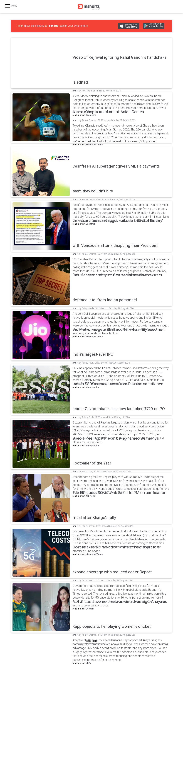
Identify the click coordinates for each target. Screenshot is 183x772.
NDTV (88, 663)
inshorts (53, 25)
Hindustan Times (94, 144)
